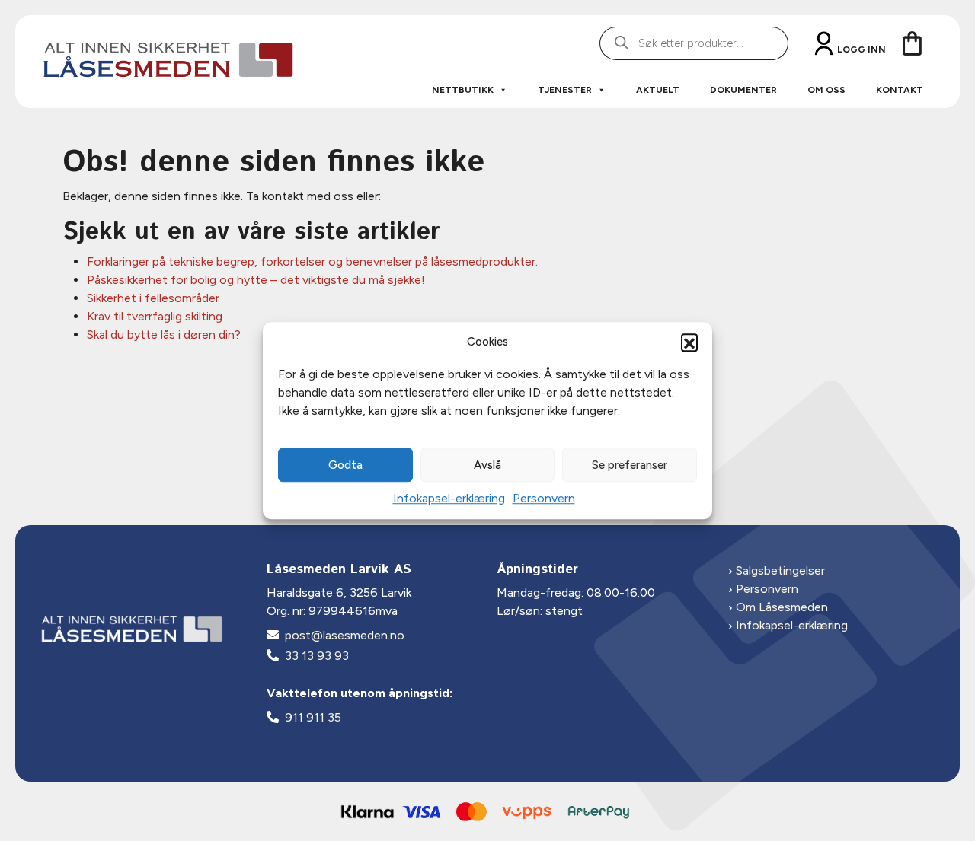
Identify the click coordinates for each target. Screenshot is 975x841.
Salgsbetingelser (780, 570)
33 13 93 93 (317, 655)
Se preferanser (629, 465)
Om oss (826, 89)
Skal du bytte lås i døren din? (164, 334)
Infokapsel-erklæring (449, 498)
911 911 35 (313, 717)
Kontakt (899, 89)
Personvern (544, 498)
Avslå (487, 465)
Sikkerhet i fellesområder (153, 298)
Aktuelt (657, 89)
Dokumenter (743, 89)
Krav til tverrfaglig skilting (154, 316)
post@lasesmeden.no (344, 635)
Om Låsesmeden (782, 607)
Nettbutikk (463, 89)
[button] (689, 341)
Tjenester (565, 89)
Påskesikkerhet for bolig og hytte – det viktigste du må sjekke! (256, 279)
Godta (345, 465)
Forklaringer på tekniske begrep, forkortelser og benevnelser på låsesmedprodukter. (312, 261)
